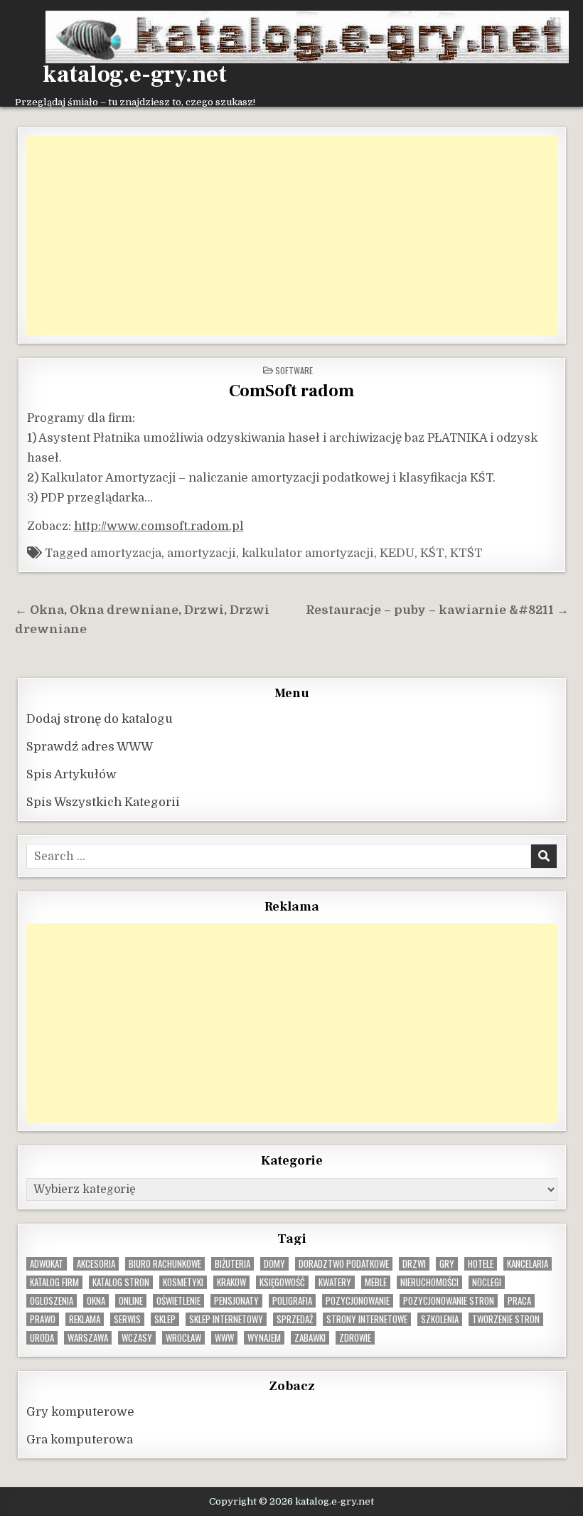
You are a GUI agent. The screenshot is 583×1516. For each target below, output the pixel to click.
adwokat (46, 1264)
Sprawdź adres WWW (89, 746)
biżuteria (232, 1264)
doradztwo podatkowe (344, 1264)
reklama (84, 1319)
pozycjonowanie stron (448, 1301)
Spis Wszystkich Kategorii (103, 802)
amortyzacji (201, 553)
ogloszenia (51, 1301)
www (224, 1338)
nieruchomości (429, 1282)
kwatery (335, 1282)
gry (446, 1264)
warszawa (88, 1338)
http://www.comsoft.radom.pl (159, 526)
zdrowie (355, 1338)
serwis (127, 1319)
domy (274, 1264)
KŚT (432, 553)
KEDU (397, 553)
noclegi (486, 1282)
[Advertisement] (291, 235)
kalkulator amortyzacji (308, 553)
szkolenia (440, 1319)
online (131, 1301)
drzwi (414, 1264)
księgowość (282, 1282)
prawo (42, 1319)
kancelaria (527, 1264)
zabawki (310, 1338)
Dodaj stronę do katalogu (99, 719)
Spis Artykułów (71, 774)
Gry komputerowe (80, 1412)
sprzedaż (295, 1319)
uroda (42, 1338)
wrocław (183, 1338)
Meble (376, 1282)
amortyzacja (125, 553)
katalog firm (54, 1282)
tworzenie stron (506, 1319)
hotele (480, 1264)
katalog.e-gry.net (135, 75)
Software (294, 370)
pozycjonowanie (358, 1301)
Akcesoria (96, 1264)
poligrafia (292, 1301)
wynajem (264, 1338)
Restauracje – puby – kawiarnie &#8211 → (437, 610)
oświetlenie (178, 1301)
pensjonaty (236, 1301)
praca (519, 1301)
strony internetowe (366, 1319)
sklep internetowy (226, 1319)
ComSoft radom (291, 391)
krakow (231, 1282)
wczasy (137, 1338)
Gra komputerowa (79, 1439)
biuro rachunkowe (165, 1264)
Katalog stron (120, 1282)
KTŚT (466, 553)
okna (96, 1301)
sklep (165, 1319)
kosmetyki (183, 1282)
